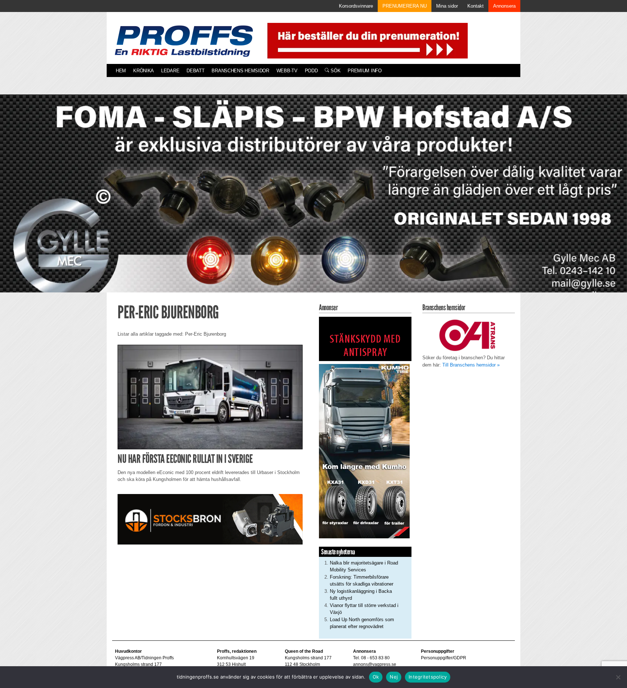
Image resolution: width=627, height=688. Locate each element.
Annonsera (504, 6)
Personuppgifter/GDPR (443, 657)
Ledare (170, 70)
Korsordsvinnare (356, 6)
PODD (311, 70)
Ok (376, 677)
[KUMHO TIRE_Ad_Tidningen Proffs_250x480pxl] (364, 450)
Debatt (195, 70)
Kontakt (475, 6)
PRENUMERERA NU (404, 6)
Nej (394, 677)
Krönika (143, 70)
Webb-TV (287, 70)
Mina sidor (447, 6)
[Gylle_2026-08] (313, 202)
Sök (334, 70)
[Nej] (618, 677)
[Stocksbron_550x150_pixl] (210, 519)
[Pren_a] (366, 40)
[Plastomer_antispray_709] (365, 338)
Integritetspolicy (428, 677)
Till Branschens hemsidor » (471, 365)
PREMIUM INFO (364, 70)
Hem (121, 70)
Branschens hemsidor (240, 70)
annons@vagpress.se (374, 664)
